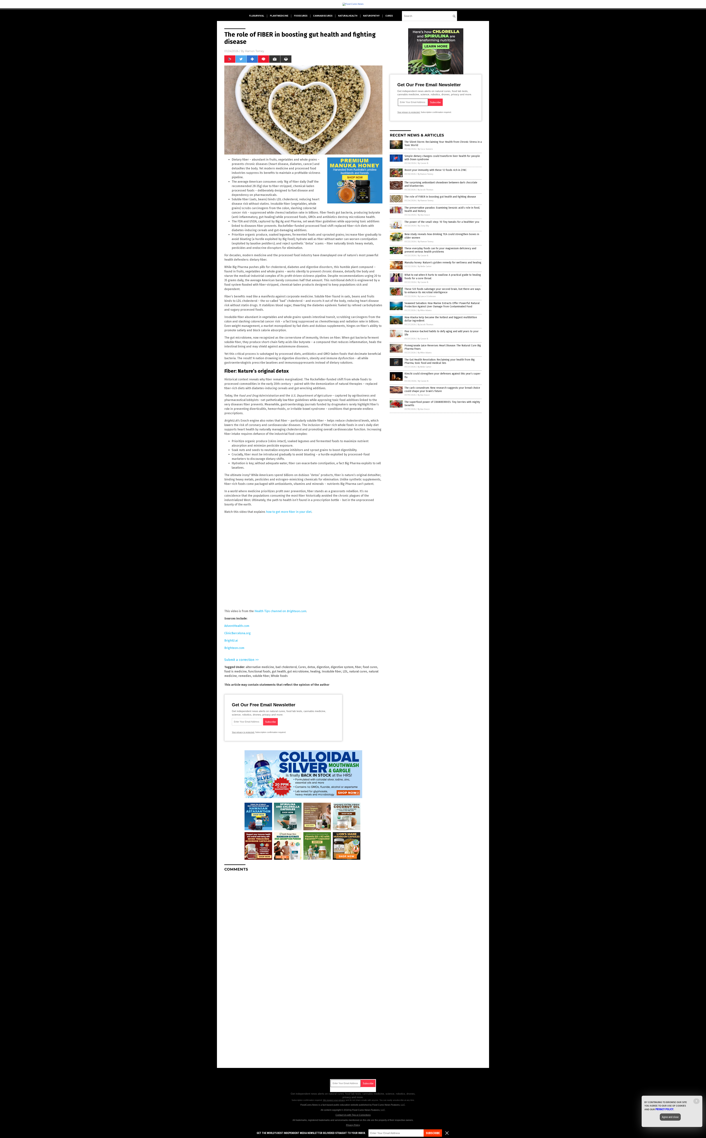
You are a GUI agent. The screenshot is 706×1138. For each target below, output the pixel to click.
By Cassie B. (423, 163)
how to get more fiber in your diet (288, 512)
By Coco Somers (425, 149)
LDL (345, 671)
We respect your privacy (334, 1100)
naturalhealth (347, 16)
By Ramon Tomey (425, 174)
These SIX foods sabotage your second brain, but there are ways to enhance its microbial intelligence (442, 290)
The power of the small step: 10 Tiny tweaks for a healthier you (441, 221)
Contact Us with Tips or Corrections (353, 1115)
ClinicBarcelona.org (237, 633)
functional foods (259, 671)
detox (311, 667)
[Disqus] (303, 920)
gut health (279, 671)
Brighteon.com (234, 648)
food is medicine (235, 671)
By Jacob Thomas (425, 190)
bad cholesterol (286, 667)
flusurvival (256, 16)
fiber (358, 667)
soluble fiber (261, 676)
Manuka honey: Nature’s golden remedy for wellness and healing (442, 262)
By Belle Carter (425, 266)
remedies (244, 676)
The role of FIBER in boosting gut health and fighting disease (440, 196)
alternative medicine (260, 667)
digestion (323, 667)
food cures (370, 667)
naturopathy (371, 16)
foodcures (300, 16)
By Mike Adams (425, 310)
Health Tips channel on (280, 611)
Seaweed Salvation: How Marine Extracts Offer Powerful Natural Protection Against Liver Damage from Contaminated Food (442, 305)
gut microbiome (298, 671)
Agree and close (670, 1117)
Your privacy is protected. (243, 732)
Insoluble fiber (331, 671)
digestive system (342, 667)
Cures (302, 667)
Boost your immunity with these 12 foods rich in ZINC (435, 170)
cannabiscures (322, 16)
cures (389, 16)
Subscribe (433, 1133)
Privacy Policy (353, 1125)
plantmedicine (279, 16)
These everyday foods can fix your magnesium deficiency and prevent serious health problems (440, 250)
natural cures (358, 671)
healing (315, 671)
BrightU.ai (231, 640)
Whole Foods (279, 676)
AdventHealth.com (236, 626)
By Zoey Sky (423, 226)
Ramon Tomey (254, 51)
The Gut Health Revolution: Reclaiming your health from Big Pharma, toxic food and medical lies (439, 361)
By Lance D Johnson (427, 296)
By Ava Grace (424, 215)
